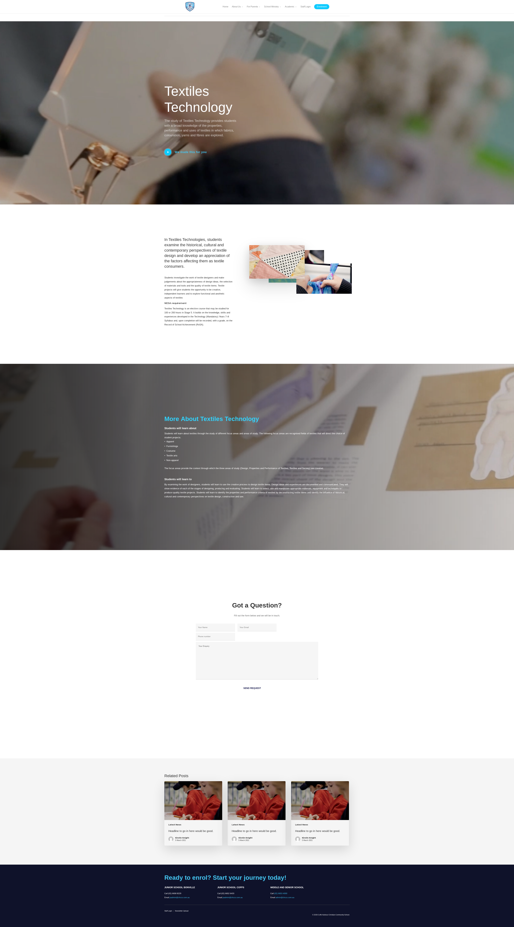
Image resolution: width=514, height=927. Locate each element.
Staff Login (168, 911)
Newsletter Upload (181, 911)
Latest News (174, 824)
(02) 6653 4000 (280, 893)
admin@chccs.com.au (285, 897)
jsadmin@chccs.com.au (180, 897)
